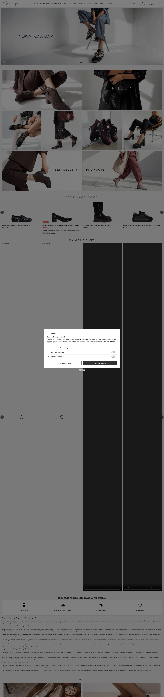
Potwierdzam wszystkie (100, 363)
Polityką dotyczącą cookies (86, 339)
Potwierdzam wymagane (64, 363)
